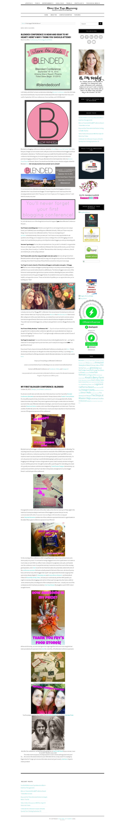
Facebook (52, 369)
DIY (99, 365)
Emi (102, 365)
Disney (87, 363)
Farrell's (87, 368)
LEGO (92, 384)
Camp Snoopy (86, 360)
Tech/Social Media (92, 3)
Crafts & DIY (78, 3)
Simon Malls (86, 392)
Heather (52, 314)
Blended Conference (58, 92)
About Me (54, 15)
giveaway (94, 367)
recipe (96, 390)
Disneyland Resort (85, 365)
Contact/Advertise (65, 15)
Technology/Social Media (45, 40)
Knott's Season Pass (83, 382)
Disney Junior (92, 362)
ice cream (87, 372)
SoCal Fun (59, 3)
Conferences (33, 40)
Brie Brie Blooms (62, 314)
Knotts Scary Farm (86, 384)
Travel (68, 3)
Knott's (83, 378)
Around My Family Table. (65, 149)
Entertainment (47, 3)
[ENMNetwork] (91, 235)
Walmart (89, 401)
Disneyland (99, 362)
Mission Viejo (99, 387)
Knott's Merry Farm (97, 380)
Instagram (65, 369)
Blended (30, 396)
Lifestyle (28, 3)
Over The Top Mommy (65, 819)
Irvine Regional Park (90, 375)
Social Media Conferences (44, 389)
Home (46, 15)
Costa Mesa (102, 360)
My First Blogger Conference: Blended (42, 386)
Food (37, 3)
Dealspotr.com (91, 349)
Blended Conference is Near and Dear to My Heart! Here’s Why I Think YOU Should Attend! (46, 36)
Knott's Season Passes (93, 382)
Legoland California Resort (91, 385)
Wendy (53, 149)
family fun (82, 368)
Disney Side (94, 365)
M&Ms (95, 387)
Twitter (57, 369)
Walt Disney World (94, 401)
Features (77, 15)
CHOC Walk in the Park (94, 360)
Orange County (88, 389)
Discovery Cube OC (82, 362)
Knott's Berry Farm (94, 377)
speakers (23, 235)
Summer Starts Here (95, 392)
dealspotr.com (91, 330)
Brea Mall (81, 360)
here (27, 164)
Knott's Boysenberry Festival (85, 380)
